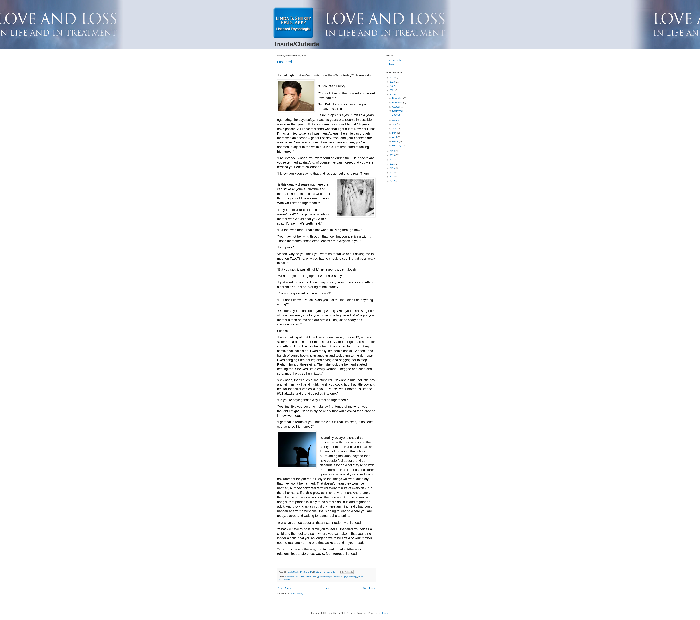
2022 (392, 86)
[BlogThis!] (345, 572)
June (395, 128)
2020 (392, 94)
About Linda (395, 60)
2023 (392, 82)
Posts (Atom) (297, 593)
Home (327, 588)
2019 (392, 151)
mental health (311, 576)
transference (284, 579)
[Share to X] (348, 572)
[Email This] (341, 572)
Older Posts (369, 588)
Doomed (284, 62)
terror (360, 576)
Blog (391, 64)
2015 (392, 168)
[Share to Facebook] (352, 572)
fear (302, 576)
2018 (392, 155)
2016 (392, 164)
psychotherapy (350, 576)
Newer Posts (284, 588)
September (398, 111)
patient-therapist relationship (330, 576)
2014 (392, 172)
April (394, 137)
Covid (297, 576)
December (397, 98)
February (397, 145)
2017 (392, 159)
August (396, 120)
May (394, 133)
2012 (392, 181)
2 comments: (330, 572)
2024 (392, 77)
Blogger (384, 613)
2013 (392, 176)
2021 (392, 90)
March (395, 141)
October (396, 107)
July (394, 124)
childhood (289, 576)
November (397, 102)
